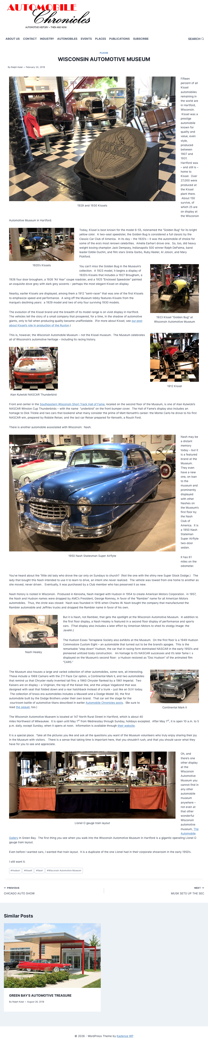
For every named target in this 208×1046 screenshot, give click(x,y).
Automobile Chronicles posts (104, 702)
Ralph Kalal (17, 67)
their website (126, 725)
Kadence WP (125, 1036)
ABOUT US (13, 38)
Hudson (15, 870)
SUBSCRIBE (141, 38)
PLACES (100, 38)
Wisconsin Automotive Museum (64, 870)
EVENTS (86, 38)
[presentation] (52, 955)
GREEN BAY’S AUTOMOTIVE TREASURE (40, 995)
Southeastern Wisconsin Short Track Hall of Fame (72, 404)
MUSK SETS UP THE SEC (187, 891)
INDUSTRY (47, 38)
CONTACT (30, 38)
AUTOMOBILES (67, 38)
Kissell (28, 870)
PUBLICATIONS (119, 38)
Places (104, 53)
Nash (39, 870)
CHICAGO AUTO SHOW (19, 891)
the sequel (23, 707)
